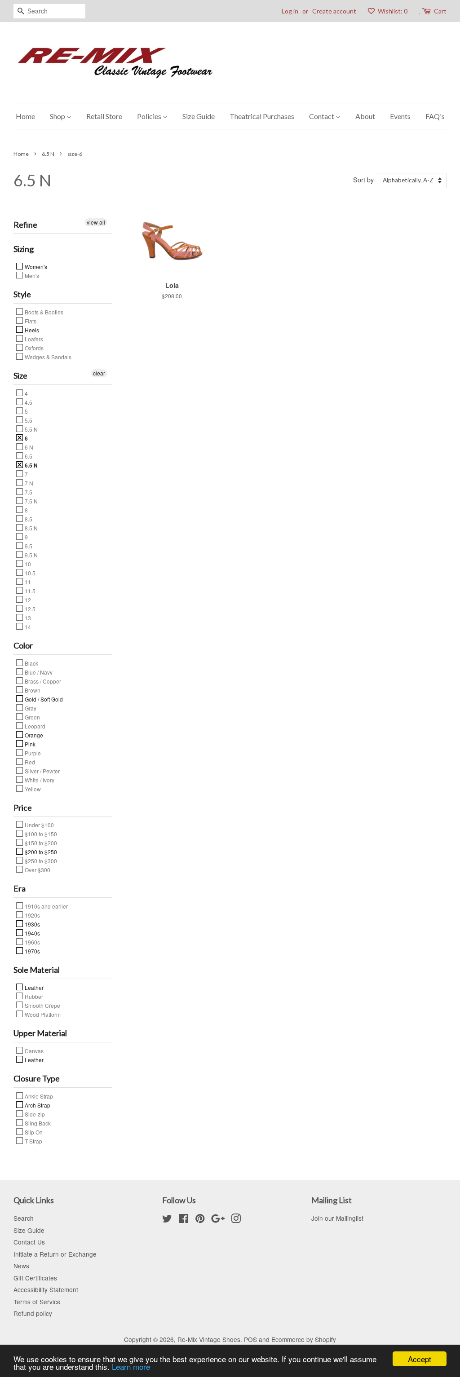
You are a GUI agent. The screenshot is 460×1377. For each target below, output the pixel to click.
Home (25, 116)
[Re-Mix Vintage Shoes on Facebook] (183, 1219)
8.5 (27, 518)
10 (27, 563)
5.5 (27, 420)
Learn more (131, 1366)
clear (99, 373)
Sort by (363, 179)
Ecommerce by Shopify (303, 1339)
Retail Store (104, 116)
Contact (322, 116)
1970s (31, 950)
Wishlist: (391, 11)
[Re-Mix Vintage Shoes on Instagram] (236, 1219)
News (21, 1265)
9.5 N (30, 554)
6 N (28, 446)
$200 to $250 (40, 851)
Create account (334, 11)
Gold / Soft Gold (43, 698)
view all (96, 222)
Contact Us (29, 1241)
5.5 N (30, 429)
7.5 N (30, 500)
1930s (31, 923)
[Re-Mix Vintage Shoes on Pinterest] (200, 1219)
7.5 (27, 491)
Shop (58, 116)
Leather (33, 987)
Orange (33, 734)
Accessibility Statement (45, 1289)
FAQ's (435, 116)
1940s (31, 932)
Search (23, 1218)
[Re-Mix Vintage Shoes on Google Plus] (218, 1219)
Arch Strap (36, 1104)
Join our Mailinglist (337, 1218)
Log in (290, 11)
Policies (150, 116)
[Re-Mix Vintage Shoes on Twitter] (167, 1219)
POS (250, 1339)
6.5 (27, 455)
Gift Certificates (35, 1277)
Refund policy (32, 1313)
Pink (29, 743)
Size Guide (198, 116)
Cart (440, 11)
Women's (35, 266)
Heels (31, 329)
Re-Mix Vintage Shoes (208, 1339)
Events (400, 116)
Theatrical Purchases (262, 116)
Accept (419, 1358)
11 (27, 581)
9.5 (27, 545)
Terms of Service (37, 1301)
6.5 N (48, 153)
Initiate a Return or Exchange (55, 1253)
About (365, 116)
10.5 (29, 572)
